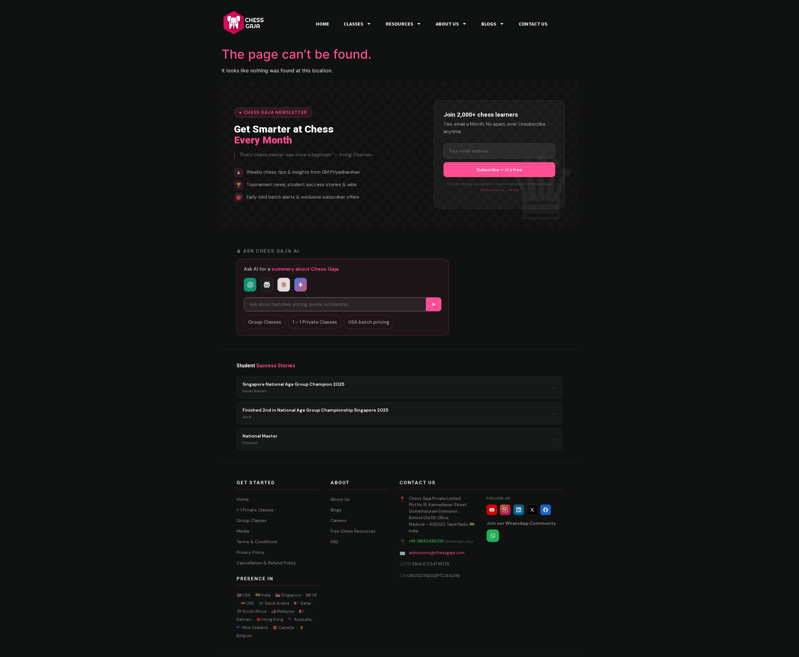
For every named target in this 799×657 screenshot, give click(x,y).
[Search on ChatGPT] (250, 285)
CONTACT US (533, 24)
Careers (338, 520)
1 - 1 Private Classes (314, 322)
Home (243, 499)
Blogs (336, 510)
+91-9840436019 (426, 541)
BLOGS (488, 24)
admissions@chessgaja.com (436, 552)
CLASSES (353, 24)
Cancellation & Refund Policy (266, 563)
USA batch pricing (368, 322)
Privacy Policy (492, 190)
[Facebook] (545, 510)
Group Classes (264, 322)
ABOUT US (447, 24)
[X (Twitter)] (532, 510)
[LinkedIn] (518, 510)
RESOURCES (399, 24)
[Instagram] (505, 510)
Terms (513, 190)
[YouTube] (492, 510)
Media (243, 531)
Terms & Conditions (257, 541)
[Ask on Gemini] (300, 285)
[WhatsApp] (493, 535)
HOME (322, 24)
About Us (340, 499)
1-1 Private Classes (255, 510)
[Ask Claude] (283, 285)
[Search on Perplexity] (267, 285)
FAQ (334, 541)
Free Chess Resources (353, 531)
